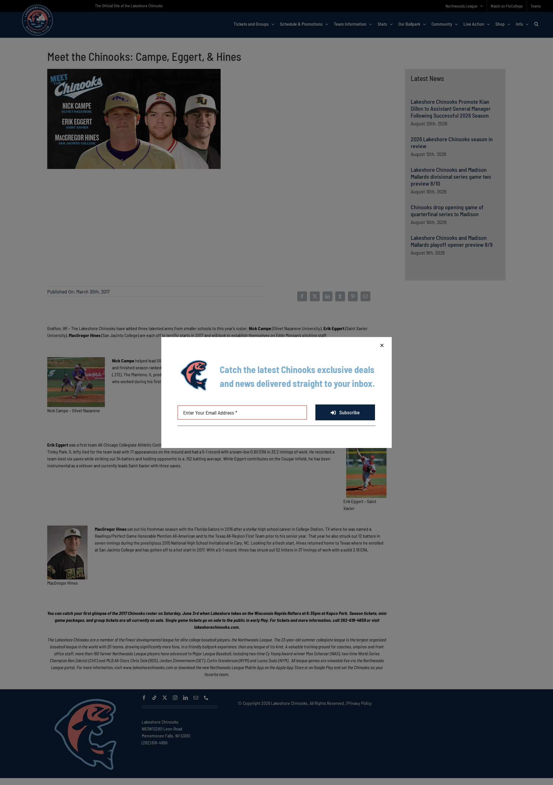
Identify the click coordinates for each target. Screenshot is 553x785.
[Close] (382, 345)
